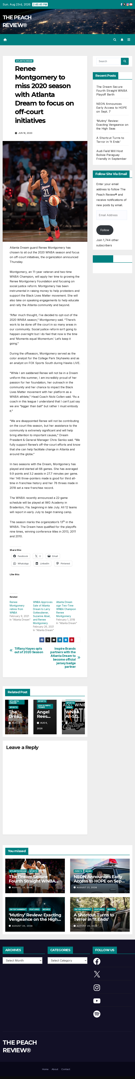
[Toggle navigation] (128, 40)
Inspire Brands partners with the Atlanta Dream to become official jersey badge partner (63, 658)
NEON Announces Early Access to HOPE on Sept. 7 (111, 107)
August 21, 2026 (87, 887)
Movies (46, 909)
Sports (13, 707)
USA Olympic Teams (44, 706)
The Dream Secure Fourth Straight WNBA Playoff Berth (111, 90)
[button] (114, 39)
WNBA (69, 707)
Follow (104, 230)
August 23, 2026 (22, 887)
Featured (34, 909)
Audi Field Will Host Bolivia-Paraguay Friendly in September (111, 154)
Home (45, 1069)
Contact (65, 1069)
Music (88, 871)
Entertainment (18, 909)
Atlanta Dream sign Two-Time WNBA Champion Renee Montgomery (66, 609)
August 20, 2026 (22, 926)
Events (78, 871)
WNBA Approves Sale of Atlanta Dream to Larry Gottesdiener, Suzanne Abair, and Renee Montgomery (43, 613)
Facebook (103, 259)
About (55, 1069)
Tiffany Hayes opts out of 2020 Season (28, 650)
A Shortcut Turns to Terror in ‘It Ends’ (94, 917)
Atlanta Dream (24, 61)
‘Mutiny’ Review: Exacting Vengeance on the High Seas (112, 124)
